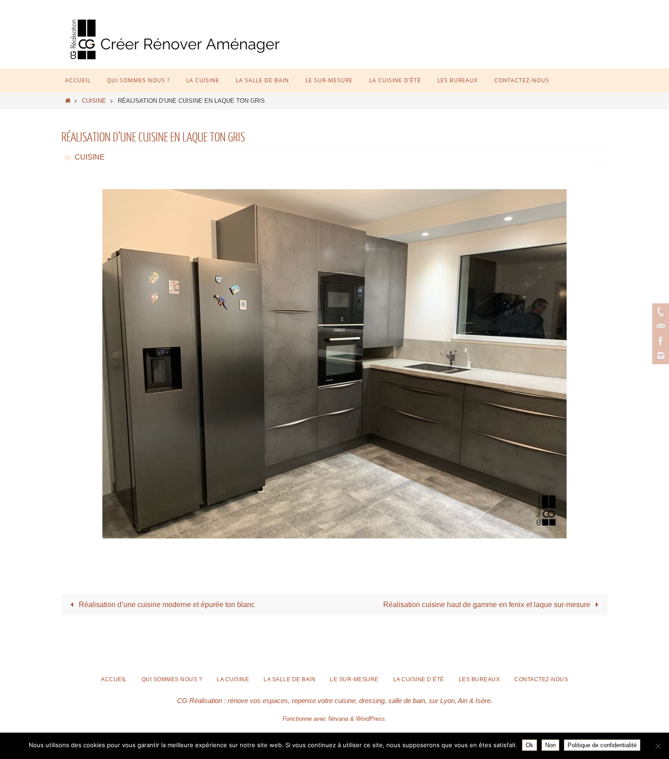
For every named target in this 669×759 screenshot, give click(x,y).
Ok (529, 745)
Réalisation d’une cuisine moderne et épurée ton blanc (166, 604)
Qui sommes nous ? (172, 679)
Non (550, 745)
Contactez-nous (541, 679)
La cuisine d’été (418, 679)
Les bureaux (479, 679)
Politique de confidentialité (602, 745)
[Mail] (659, 326)
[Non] (657, 745)
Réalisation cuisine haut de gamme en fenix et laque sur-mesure (487, 604)
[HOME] (68, 100)
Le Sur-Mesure (354, 679)
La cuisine (233, 679)
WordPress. (371, 718)
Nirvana (338, 718)
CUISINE (94, 100)
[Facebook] (659, 341)
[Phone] (659, 312)
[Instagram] (659, 355)
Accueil (114, 679)
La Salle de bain (289, 679)
